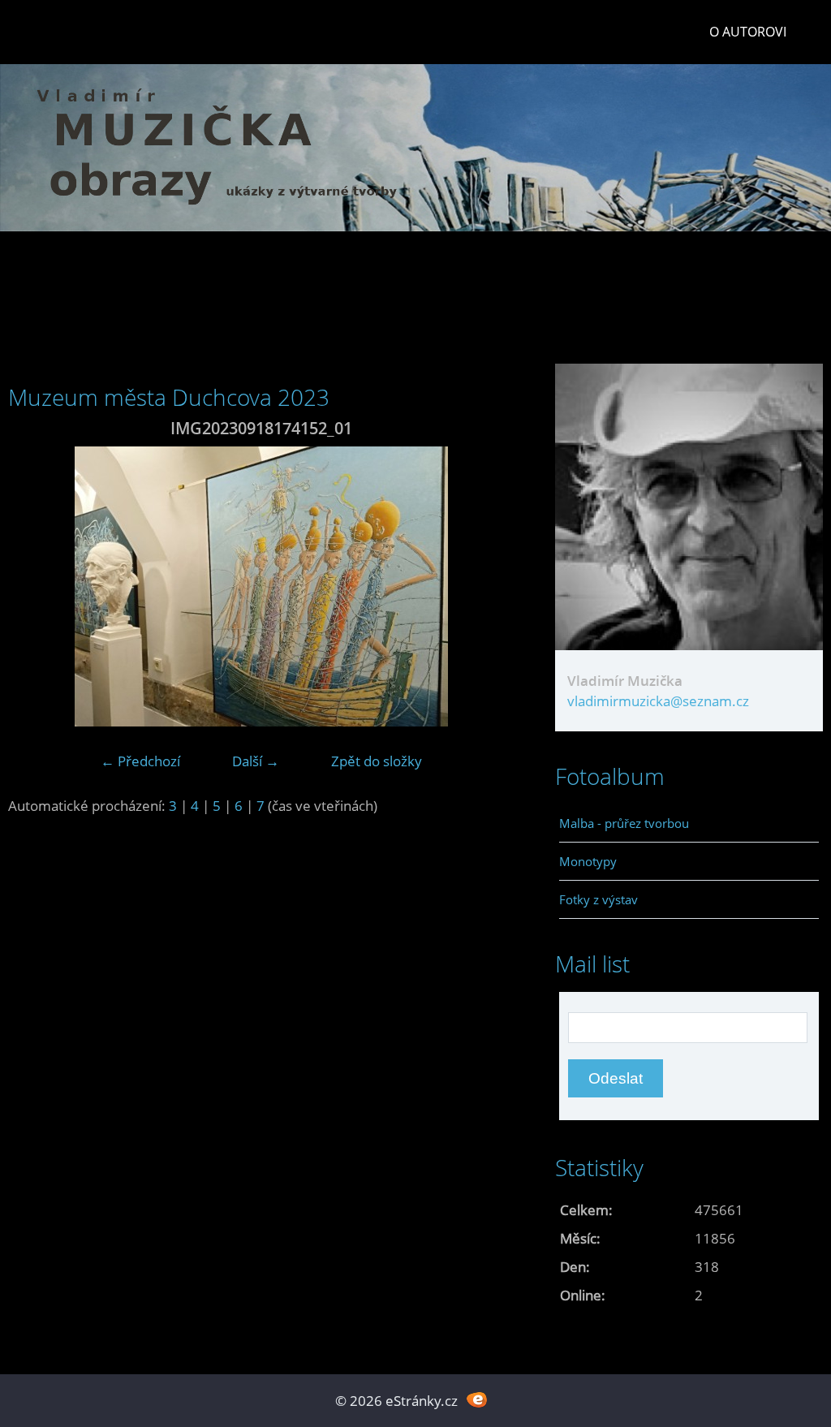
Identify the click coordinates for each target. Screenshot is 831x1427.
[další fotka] (488, 586)
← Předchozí (140, 761)
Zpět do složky (376, 761)
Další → (255, 761)
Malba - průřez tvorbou (624, 823)
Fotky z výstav (598, 899)
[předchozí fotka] (34, 586)
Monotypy (588, 861)
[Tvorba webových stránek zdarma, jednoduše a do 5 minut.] (477, 1399)
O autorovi (747, 32)
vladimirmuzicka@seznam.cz (658, 701)
